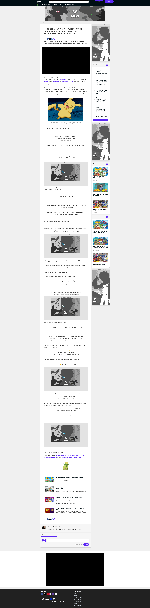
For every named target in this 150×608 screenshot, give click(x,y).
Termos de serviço (78, 601)
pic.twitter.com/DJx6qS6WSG (71, 147)
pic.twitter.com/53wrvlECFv (76, 363)
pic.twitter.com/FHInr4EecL (81, 230)
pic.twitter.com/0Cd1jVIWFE (74, 408)
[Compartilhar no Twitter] (50, 39)
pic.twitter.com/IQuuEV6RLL (66, 194)
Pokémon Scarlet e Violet (67, 81)
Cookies (76, 603)
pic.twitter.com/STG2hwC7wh (79, 205)
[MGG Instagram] (50, 594)
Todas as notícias (101, 119)
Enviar (86, 544)
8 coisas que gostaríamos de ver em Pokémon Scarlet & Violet (70, 509)
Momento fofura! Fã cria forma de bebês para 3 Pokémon (101, 91)
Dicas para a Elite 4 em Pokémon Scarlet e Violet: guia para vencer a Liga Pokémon (100, 194)
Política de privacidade (79, 605)
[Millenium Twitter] (45, 594)
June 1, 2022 (72, 138)
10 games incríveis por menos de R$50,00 (71, 457)
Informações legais (78, 599)
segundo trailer (56, 81)
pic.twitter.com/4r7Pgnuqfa (81, 326)
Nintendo (46, 81)
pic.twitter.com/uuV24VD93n (77, 336)
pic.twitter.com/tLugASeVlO (80, 280)
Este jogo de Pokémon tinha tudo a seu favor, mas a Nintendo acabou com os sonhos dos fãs (102, 86)
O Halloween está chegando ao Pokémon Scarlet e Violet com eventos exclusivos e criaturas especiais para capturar (101, 95)
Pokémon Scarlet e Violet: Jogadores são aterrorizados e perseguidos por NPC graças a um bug (101, 81)
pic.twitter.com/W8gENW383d (74, 292)
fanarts (59, 79)
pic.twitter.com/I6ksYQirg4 (75, 156)
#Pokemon (59, 205)
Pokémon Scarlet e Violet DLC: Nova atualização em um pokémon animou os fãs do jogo (101, 110)
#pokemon (57, 363)
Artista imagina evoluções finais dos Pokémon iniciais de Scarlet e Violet (70, 487)
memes (64, 79)
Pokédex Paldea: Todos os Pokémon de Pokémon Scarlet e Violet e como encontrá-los (100, 177)
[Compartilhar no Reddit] (52, 39)
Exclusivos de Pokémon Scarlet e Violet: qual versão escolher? (100, 210)
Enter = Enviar (79, 544)
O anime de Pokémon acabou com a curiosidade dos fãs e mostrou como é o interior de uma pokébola (101, 75)
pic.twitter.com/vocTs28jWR (70, 396)
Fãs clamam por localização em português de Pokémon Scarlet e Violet (69, 478)
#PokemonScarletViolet (59, 147)
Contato (75, 593)
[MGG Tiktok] (56, 594)
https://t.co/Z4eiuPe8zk (71, 136)
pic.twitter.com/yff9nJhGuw (69, 352)
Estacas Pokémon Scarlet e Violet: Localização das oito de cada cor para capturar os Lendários (100, 247)
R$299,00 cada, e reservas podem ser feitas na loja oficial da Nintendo (60, 450)
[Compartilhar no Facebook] (48, 39)
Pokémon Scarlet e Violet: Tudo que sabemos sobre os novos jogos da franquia (69, 498)
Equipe (75, 595)
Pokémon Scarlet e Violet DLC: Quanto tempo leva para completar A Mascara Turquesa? (102, 115)
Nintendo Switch (72, 449)
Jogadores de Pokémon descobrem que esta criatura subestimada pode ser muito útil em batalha (101, 69)
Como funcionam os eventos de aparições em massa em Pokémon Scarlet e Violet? (101, 100)
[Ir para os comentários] (54, 39)
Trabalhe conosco (78, 597)
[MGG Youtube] (47, 594)
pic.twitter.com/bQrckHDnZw (72, 214)
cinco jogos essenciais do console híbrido (65, 455)
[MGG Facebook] (42, 594)
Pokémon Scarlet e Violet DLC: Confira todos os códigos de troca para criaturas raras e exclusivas (101, 105)
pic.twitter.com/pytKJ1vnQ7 (79, 265)
